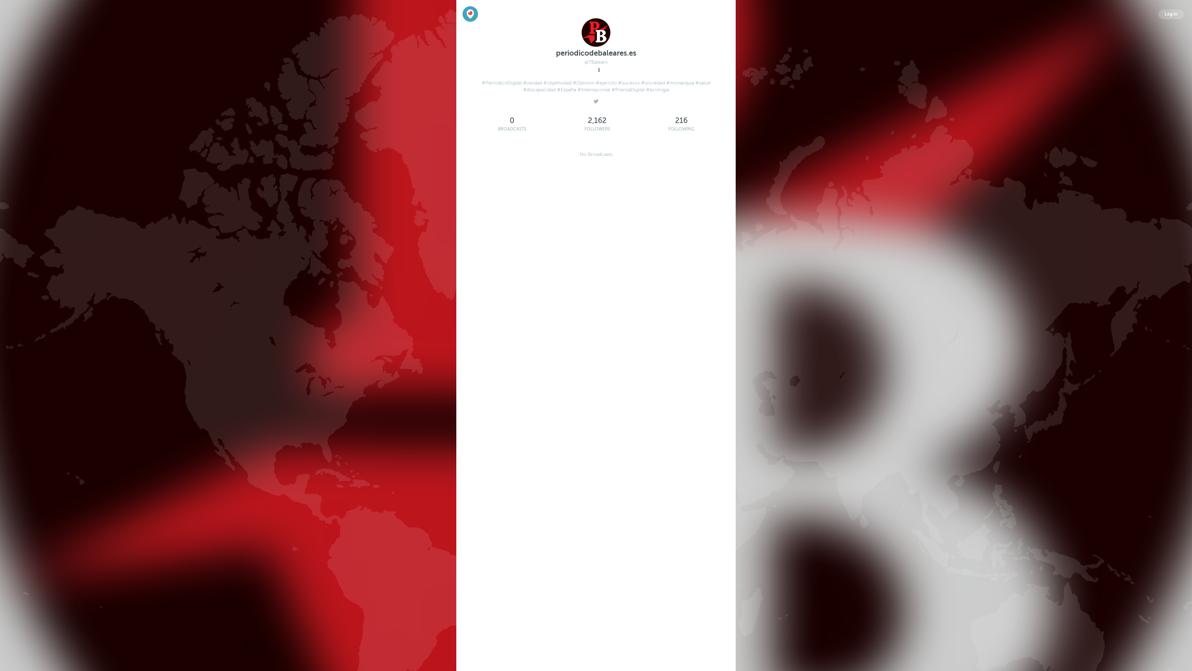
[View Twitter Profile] (596, 99)
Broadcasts (512, 129)
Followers (597, 129)
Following (681, 129)
